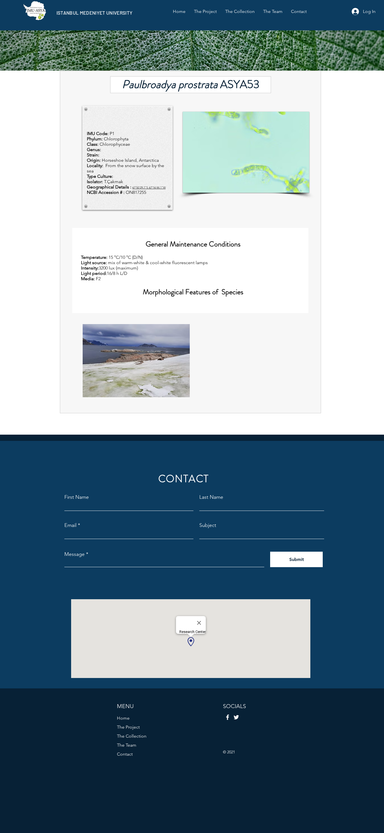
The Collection (131, 736)
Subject (207, 525)
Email (70, 525)
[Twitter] (236, 717)
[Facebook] (227, 717)
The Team (126, 745)
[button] (246, 152)
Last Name (211, 497)
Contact (125, 754)
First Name (76, 497)
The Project (128, 727)
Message (74, 554)
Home (123, 718)
